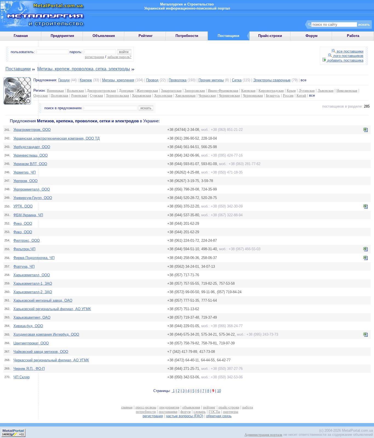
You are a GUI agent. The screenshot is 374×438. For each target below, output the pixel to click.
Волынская (75, 90)
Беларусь (273, 95)
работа (247, 407)
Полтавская (59, 95)
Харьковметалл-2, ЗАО (32, 292)
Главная (21, 36)
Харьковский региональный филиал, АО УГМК (52, 309)
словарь (200, 412)
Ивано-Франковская (223, 90)
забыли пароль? (119, 57)
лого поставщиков (347, 56)
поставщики (168, 412)
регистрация (94, 57)
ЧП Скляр (21, 377)
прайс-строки (228, 407)
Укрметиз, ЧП (24, 172)
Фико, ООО (22, 223)
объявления (191, 407)
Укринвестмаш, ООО (30, 155)
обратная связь (219, 416)
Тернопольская (117, 95)
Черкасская (207, 95)
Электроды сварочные (271, 80)
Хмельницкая (185, 95)
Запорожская (195, 90)
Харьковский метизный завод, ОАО (42, 300)
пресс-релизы (146, 407)
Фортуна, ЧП (23, 266)
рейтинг (209, 407)
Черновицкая (253, 95)
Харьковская (141, 95)
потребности (146, 412)
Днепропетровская (101, 90)
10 (219, 391)
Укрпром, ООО (25, 181)
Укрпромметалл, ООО (31, 189)
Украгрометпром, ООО (32, 130)
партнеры (230, 412)
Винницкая (55, 90)
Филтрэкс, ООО (26, 240)
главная (127, 407)
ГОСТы (214, 412)
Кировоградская (271, 90)
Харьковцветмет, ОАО (31, 317)
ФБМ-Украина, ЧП (28, 215)
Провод (152, 80)
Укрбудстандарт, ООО (31, 147)
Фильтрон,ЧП (24, 249)
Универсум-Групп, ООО (32, 198)
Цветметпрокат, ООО (31, 343)
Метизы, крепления (118, 80)
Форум (312, 36)
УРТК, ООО (23, 206)
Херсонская (163, 95)
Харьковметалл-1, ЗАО (32, 283)
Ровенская (79, 95)
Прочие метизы (211, 80)
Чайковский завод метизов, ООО (40, 352)
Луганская (307, 90)
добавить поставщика (344, 60)
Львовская (325, 90)
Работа (353, 36)
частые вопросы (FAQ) (184, 416)
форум (185, 412)
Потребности (187, 36)
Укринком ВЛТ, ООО (30, 164)
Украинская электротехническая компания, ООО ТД (56, 138)
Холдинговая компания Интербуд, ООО (46, 334)
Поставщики (18, 69)
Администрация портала (263, 435)
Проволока (177, 80)
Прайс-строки (270, 36)
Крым (291, 90)
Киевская (248, 90)
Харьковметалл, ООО (31, 275)
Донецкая (126, 90)
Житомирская (147, 90)
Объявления (104, 36)
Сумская (96, 95)
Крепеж (86, 80)
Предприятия (62, 36)
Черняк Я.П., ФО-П (29, 369)
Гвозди (64, 80)
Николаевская (346, 90)
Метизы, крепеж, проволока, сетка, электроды (83, 69)
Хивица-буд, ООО (28, 326)
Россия (288, 95)
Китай (301, 95)
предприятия (169, 407)
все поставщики (349, 51)
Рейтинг (146, 36)
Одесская (40, 95)
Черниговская (229, 95)
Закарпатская (171, 90)
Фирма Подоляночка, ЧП (33, 258)
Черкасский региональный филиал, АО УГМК (51, 360)
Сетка (236, 80)
